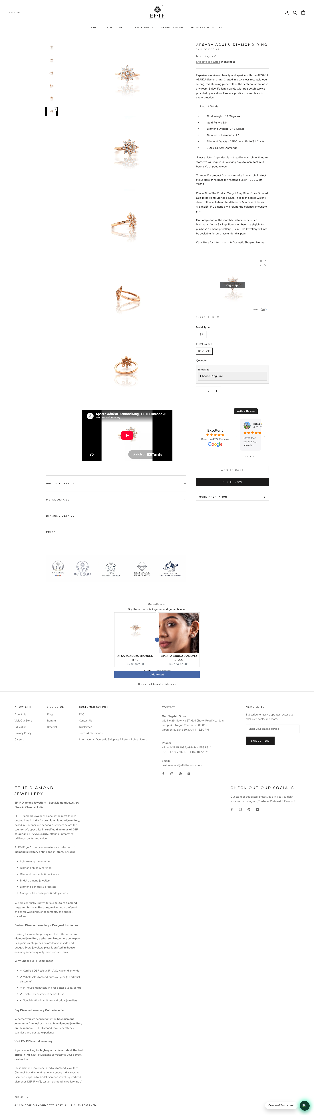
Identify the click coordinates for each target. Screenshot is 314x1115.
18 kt (201, 334)
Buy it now (232, 482)
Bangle (51, 720)
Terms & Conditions (90, 733)
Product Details (60, 483)
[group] (232, 285)
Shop (95, 27)
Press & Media (142, 27)
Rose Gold (204, 351)
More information (213, 497)
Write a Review (246, 411)
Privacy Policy (23, 733)
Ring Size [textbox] (203, 369)
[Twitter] (213, 317)
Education (21, 727)
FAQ (81, 714)
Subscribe (260, 740)
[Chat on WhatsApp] (305, 1106)
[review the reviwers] (241, 424)
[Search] (295, 12)
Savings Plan (172, 27)
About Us (20, 714)
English (14, 12)
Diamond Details (60, 515)
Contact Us (85, 720)
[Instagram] (171, 773)
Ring (50, 714)
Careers (19, 739)
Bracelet (52, 727)
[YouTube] (189, 773)
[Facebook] (209, 317)
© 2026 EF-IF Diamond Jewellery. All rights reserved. (56, 1105)
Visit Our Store (23, 720)
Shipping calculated (208, 62)
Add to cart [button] (157, 676)
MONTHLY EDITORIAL (207, 27)
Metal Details (57, 499)
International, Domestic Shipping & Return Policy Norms (113, 739)
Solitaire (115, 27)
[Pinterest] (218, 317)
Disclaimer (85, 727)
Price (50, 532)
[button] (263, 263)
